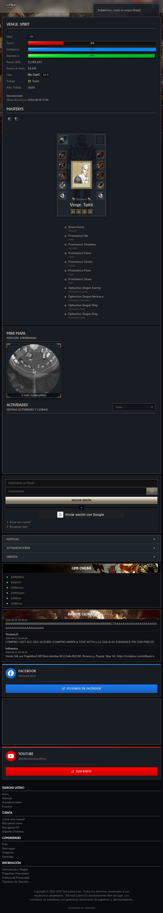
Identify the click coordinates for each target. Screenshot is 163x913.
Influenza (12, 648)
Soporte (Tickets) (12, 831)
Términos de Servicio (15, 881)
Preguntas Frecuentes (15, 873)
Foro (5, 844)
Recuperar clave (18, 526)
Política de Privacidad (15, 877)
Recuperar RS (10, 827)
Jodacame (90, 908)
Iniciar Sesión (81, 500)
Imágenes (8, 852)
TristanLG (12, 634)
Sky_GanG (38, 74)
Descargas (8, 848)
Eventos (12, 556)
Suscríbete (84, 771)
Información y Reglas (15, 869)
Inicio (5, 794)
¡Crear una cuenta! (20, 522)
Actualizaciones (18, 548)
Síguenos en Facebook (84, 688)
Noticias (13, 539)
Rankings (8, 856)
